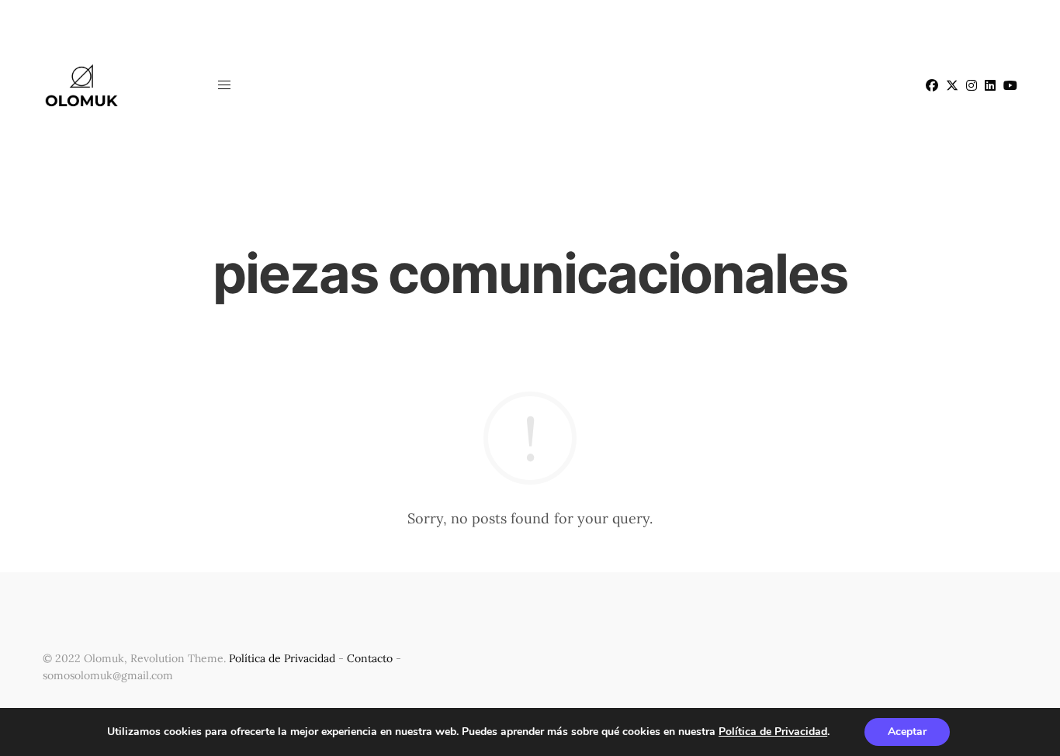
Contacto (370, 658)
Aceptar (907, 731)
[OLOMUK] (81, 85)
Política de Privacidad (282, 658)
